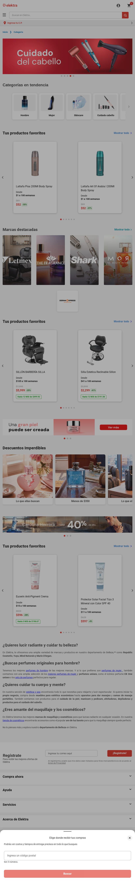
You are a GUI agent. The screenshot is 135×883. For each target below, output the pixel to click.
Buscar (67, 873)
